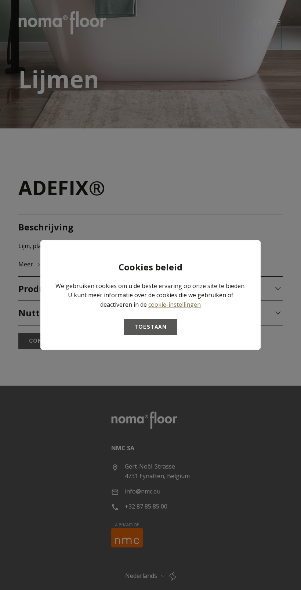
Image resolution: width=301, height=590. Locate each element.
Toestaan (150, 327)
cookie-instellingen (174, 305)
